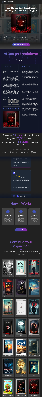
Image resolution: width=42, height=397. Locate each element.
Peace (15, 99)
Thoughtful (12, 102)
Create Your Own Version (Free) (20, 44)
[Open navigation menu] (39, 2)
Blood (12, 99)
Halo (9, 102)
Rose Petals (13, 104)
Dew (17, 104)
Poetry (17, 102)
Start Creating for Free (21, 229)
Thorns (10, 104)
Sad (9, 99)
